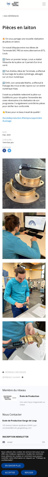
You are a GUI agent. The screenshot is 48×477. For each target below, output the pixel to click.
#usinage (6, 121)
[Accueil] (24, 4)
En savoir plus (13, 465)
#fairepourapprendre (32, 118)
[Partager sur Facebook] (4, 150)
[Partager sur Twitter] (9, 150)
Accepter (10, 472)
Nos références (11, 16)
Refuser (29, 472)
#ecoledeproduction (11, 118)
